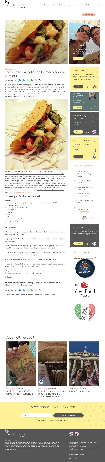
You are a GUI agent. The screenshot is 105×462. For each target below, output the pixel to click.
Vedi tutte (78, 244)
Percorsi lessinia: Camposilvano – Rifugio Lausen (85, 174)
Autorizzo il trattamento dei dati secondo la (53, 420)
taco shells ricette (38, 294)
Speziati (51, 5)
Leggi (64, 5)
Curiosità (84, 5)
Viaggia (69, 5)
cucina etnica (10, 294)
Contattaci (91, 5)
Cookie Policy (80, 454)
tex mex (49, 294)
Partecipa (78, 87)
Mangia (46, 5)
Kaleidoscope (78, 458)
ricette (25, 294)
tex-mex (53, 294)
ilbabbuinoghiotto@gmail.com (76, 449)
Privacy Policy (65, 420)
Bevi (56, 5)
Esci (60, 5)
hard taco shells (19, 294)
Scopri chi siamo (78, 59)
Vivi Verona (76, 5)
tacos (45, 294)
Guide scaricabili (89, 15)
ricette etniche (14, 285)
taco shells (30, 294)
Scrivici (78, 157)
